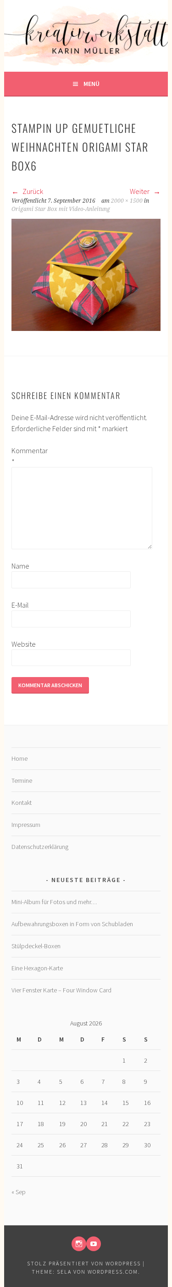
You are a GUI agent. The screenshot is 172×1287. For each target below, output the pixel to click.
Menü (91, 84)
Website (23, 644)
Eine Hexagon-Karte (37, 968)
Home (19, 758)
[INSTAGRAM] (79, 1243)
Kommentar (26, 456)
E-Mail (20, 604)
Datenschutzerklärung (39, 847)
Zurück (32, 191)
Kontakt (21, 802)
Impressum (25, 824)
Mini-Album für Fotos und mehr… (54, 902)
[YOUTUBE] (93, 1243)
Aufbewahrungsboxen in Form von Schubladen (72, 924)
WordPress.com (113, 1271)
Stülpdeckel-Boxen (36, 946)
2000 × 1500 (127, 201)
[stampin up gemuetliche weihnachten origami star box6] (85, 328)
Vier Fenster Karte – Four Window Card (61, 990)
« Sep (18, 1192)
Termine (21, 780)
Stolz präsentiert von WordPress (84, 1263)
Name (20, 565)
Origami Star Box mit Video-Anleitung (60, 209)
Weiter (140, 191)
